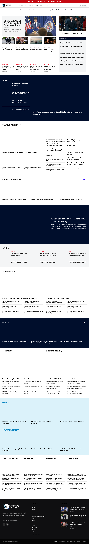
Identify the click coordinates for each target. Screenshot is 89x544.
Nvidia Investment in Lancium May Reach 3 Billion (72, 64)
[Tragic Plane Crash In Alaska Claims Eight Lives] (22, 59)
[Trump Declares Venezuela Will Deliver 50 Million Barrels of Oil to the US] (64, 261)
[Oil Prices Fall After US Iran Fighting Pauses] (15, 190)
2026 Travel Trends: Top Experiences (52, 154)
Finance (31, 5)
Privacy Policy (62, 541)
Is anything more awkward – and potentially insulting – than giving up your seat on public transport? (76, 484)
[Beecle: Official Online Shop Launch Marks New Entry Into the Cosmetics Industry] (44, 332)
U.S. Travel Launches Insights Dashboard (75, 153)
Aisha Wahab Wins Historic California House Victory (49, 49)
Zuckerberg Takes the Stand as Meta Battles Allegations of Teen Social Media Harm (77, 254)
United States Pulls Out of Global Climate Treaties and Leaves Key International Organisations (47, 261)
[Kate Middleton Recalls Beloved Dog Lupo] (44, 439)
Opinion (29, 10)
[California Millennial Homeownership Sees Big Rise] (22, 284)
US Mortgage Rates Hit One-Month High (32, 307)
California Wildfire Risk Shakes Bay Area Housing (10, 301)
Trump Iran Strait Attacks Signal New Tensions (33, 484)
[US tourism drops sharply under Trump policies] (12, 160)
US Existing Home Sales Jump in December (11, 312)
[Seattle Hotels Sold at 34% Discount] (66, 284)
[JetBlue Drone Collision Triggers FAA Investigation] (22, 138)
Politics (22, 10)
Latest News (14, 10)
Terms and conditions (70, 541)
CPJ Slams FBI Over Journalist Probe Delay (20, 84)
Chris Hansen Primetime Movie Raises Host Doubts (54, 382)
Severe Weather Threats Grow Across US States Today (10, 474)
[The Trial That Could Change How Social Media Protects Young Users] (6, 93)
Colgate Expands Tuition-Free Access (32, 392)
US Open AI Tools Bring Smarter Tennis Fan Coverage (48, 1)
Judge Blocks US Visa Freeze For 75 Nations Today (8, 68)
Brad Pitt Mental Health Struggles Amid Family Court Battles (76, 387)
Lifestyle (41, 5)
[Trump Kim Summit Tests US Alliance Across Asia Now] (8, 40)
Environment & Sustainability (38, 516)
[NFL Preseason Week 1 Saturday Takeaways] (73, 412)
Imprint (84, 541)
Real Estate (34, 527)
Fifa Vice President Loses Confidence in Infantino (42, 422)
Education (65, 10)
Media (33, 520)
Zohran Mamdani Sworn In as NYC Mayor (71, 33)
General (21, 5)
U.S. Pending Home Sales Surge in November (33, 312)
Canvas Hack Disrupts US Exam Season (32, 382)
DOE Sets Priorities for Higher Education (10, 392)
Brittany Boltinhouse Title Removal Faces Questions (53, 392)
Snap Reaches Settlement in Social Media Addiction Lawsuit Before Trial (57, 113)
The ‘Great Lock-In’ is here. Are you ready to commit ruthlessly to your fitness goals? (76, 489)
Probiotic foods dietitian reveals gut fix (71, 341)
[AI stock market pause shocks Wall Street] (55, 467)
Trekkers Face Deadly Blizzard (75, 168)
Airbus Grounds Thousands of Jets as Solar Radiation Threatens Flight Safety (76, 163)
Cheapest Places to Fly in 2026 (75, 149)
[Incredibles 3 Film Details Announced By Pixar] (66, 365)
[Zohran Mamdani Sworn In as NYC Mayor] (72, 23)
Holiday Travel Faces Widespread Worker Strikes (55, 170)
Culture (33, 509)
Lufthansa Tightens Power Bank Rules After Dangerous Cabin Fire (55, 144)
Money (36, 5)
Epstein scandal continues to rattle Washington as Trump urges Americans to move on (19, 261)
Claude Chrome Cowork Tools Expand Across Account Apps (72, 50)
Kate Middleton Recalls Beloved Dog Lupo (42, 449)
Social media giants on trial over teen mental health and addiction (21, 110)
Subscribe (83, 5)
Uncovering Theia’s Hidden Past (33, 386)
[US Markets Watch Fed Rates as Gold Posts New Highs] (40, 26)
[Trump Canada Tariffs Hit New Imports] (44, 190)
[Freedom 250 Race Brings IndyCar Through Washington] (15, 439)
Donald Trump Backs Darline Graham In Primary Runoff (36, 68)
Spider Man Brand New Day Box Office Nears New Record (76, 382)
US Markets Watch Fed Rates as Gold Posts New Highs (12, 23)
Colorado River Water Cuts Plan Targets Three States (11, 489)
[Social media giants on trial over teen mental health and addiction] (6, 110)
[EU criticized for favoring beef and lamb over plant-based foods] (35, 253)
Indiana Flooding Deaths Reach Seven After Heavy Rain (11, 478)
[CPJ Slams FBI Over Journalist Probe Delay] (6, 85)
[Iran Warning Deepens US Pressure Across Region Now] (22, 40)
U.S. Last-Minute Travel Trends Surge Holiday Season (75, 158)
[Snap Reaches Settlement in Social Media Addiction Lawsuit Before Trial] (59, 95)
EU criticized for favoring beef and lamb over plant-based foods (48, 254)
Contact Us (54, 541)
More (46, 5)
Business (35, 10)
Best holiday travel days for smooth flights (53, 165)
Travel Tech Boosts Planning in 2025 (54, 159)
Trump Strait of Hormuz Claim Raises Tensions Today (36, 49)
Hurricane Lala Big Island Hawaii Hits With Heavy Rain (11, 484)
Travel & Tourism (36, 534)
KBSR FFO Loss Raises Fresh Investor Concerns (31, 301)
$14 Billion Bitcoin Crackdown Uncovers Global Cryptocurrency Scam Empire (55, 489)
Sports (51, 10)
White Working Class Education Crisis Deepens (18, 379)
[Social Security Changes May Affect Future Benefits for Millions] (77, 467)
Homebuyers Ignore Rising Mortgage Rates (9, 307)
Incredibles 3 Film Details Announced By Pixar (61, 379)
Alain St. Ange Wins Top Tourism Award (33, 168)
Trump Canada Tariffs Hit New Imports (42, 199)
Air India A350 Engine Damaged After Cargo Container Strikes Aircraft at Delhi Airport (54, 149)
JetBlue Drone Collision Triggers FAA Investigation (19, 152)
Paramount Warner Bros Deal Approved (71, 199)
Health (58, 10)
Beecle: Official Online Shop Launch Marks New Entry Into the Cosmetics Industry (44, 342)
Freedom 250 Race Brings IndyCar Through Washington (14, 449)
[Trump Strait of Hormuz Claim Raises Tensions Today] (36, 40)
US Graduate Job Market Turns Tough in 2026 (10, 382)
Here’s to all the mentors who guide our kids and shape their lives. (75, 478)
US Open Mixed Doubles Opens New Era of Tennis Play (67, 220)
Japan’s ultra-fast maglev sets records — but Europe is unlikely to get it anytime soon (55, 140)
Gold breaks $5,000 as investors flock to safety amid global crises (55, 484)
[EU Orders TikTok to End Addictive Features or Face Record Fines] (6, 102)
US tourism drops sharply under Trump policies (11, 168)
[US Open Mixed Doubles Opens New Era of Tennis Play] (25, 224)
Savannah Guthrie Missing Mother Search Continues (74, 392)
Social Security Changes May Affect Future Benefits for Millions (76, 474)
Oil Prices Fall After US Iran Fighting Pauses (14, 199)
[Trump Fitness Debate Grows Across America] (6, 253)
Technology (44, 10)
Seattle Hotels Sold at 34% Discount (58, 298)
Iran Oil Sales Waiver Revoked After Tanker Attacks (32, 489)
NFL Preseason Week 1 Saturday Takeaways (72, 421)
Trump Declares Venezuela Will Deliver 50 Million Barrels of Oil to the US (77, 261)
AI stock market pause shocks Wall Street (54, 474)
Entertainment (74, 10)
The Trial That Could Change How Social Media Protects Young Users (21, 93)
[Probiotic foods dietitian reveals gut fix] (73, 332)
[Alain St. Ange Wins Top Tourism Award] (33, 160)
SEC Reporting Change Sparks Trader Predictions (54, 478)
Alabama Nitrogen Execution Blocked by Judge (15, 341)
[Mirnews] (9, 5)
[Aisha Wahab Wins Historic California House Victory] (50, 40)
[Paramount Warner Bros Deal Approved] (73, 190)
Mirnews (16, 541)
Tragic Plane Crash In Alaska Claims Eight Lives (22, 68)
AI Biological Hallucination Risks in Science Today (72, 61)
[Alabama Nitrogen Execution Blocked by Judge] (15, 332)
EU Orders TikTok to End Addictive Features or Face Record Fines (19, 101)
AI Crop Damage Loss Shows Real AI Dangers (72, 57)
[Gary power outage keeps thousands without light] (50, 59)
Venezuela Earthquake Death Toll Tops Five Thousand (33, 474)
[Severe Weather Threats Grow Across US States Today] (12, 467)
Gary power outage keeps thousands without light (49, 68)
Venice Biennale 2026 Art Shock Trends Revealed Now (70, 449)
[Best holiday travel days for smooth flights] (76, 132)
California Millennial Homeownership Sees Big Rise (19, 298)
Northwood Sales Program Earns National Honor (11, 387)
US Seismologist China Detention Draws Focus (33, 478)
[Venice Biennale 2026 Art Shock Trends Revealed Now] (73, 439)
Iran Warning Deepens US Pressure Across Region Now (22, 49)
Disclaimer (79, 541)
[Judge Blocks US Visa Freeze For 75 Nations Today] (8, 59)
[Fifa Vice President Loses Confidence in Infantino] (44, 412)
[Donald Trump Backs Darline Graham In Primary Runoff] (36, 59)
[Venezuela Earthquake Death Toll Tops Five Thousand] (33, 467)
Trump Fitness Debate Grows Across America (19, 254)
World (26, 5)
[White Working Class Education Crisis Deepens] (22, 365)
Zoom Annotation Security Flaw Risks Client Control (72, 53)
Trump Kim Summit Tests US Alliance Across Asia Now (7, 49)
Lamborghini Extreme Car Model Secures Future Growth (71, 46)
